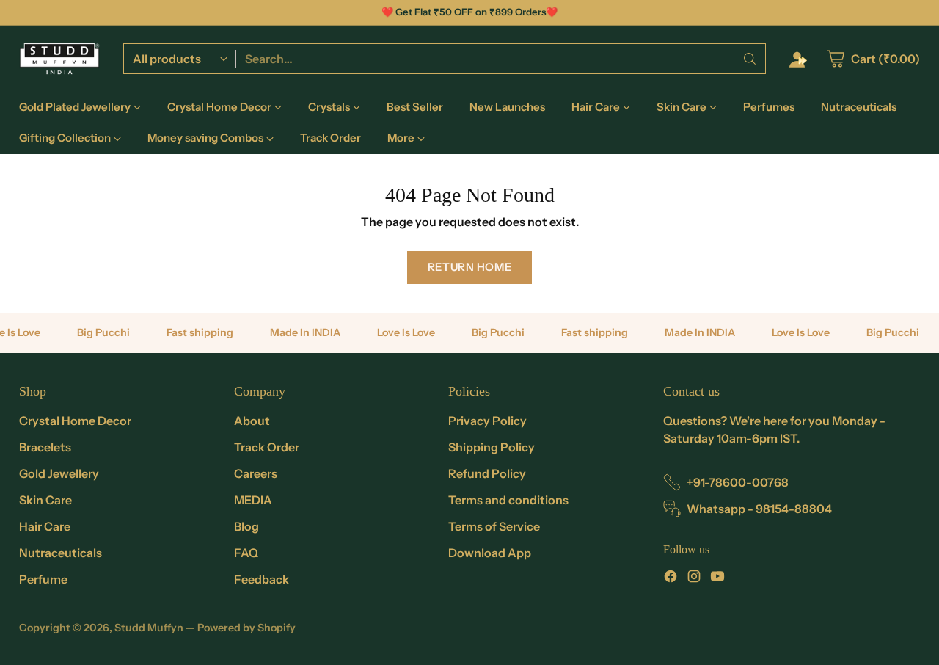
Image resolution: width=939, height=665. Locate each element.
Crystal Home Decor (75, 420)
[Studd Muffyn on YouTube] (717, 578)
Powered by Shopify (246, 627)
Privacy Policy (487, 420)
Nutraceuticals (60, 552)
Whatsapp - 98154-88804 (759, 508)
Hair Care (44, 526)
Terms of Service (494, 526)
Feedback (261, 579)
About (252, 420)
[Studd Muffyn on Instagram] (694, 578)
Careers (255, 473)
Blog (246, 526)
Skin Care (45, 500)
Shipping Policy (491, 447)
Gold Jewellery (59, 473)
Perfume (43, 579)
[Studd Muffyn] (59, 58)
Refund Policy (487, 473)
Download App (489, 552)
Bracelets (45, 447)
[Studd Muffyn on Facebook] (670, 578)
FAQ (246, 552)
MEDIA (253, 500)
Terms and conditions (508, 500)
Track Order (266, 447)
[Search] (750, 58)
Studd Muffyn (148, 627)
